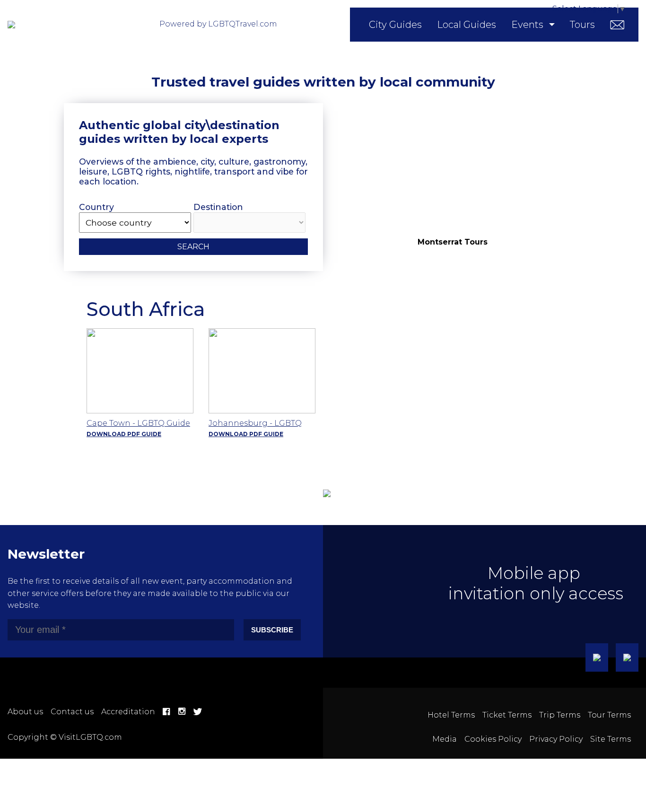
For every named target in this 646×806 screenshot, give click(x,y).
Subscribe (272, 630)
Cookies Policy (493, 739)
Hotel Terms (451, 714)
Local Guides (466, 24)
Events (527, 24)
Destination (218, 207)
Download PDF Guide (124, 434)
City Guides (395, 24)
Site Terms (610, 739)
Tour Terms (609, 714)
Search (193, 246)
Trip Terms (559, 714)
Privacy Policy (556, 739)
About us (25, 711)
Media (444, 739)
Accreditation (128, 711)
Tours (582, 24)
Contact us (72, 711)
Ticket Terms (507, 714)
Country (96, 207)
